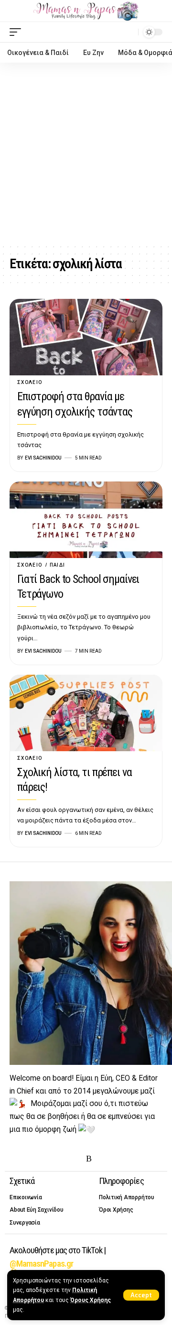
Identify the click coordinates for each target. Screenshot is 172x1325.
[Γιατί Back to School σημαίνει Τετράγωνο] (86, 520)
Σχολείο (30, 382)
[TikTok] (74, 1158)
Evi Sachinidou (43, 457)
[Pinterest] (59, 1158)
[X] (30, 1158)
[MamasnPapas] (86, 11)
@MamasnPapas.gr (41, 1263)
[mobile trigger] (18, 32)
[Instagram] (45, 1158)
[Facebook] (15, 1158)
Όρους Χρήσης (90, 1300)
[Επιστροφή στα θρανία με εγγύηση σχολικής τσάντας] (86, 337)
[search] (129, 31)
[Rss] (89, 1158)
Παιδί (57, 565)
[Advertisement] (86, 153)
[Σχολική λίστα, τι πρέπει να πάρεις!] (86, 713)
